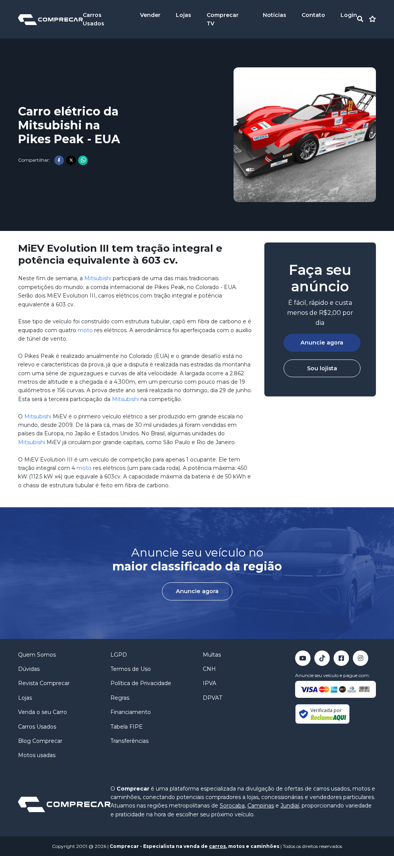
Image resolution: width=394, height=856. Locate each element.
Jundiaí (289, 805)
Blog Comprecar (40, 740)
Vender (150, 15)
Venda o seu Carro (42, 712)
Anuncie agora (322, 342)
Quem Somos (37, 654)
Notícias (274, 15)
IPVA (209, 683)
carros (217, 846)
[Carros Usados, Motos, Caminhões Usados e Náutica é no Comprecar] (50, 19)
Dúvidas (29, 668)
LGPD (118, 654)
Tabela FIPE (126, 726)
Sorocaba (232, 805)
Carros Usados (37, 726)
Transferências (129, 740)
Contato (313, 15)
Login (349, 15)
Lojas (183, 15)
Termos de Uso (130, 668)
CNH (209, 668)
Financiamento (130, 712)
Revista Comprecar (44, 683)
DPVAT (212, 697)
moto (85, 330)
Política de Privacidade (140, 683)
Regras (119, 697)
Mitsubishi (97, 278)
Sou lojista (322, 368)
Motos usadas (36, 755)
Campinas (260, 805)
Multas (212, 654)
